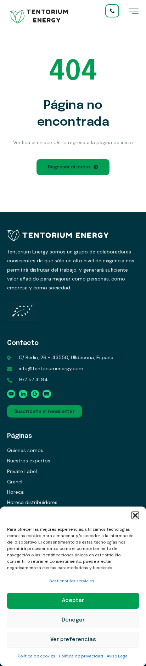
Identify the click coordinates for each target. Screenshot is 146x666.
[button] (135, 515)
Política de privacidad (81, 656)
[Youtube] (11, 394)
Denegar (73, 620)
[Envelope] (47, 394)
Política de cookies (36, 656)
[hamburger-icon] (134, 13)
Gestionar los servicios (71, 581)
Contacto (23, 343)
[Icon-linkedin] (23, 394)
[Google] (35, 394)
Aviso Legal (118, 656)
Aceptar (73, 600)
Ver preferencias (73, 640)
